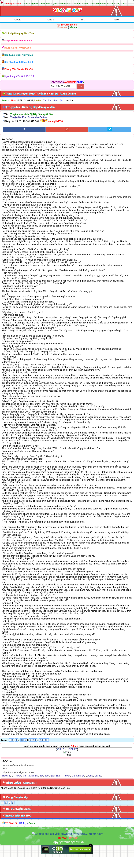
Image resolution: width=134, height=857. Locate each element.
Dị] (36, 775)
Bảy (41, 775)
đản (58, 775)
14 (41, 740)
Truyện (66, 775)
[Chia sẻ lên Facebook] (24, 129)
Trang (5, 775)
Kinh (31, 775)
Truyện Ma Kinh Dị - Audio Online (28, 117)
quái (52, 775)
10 (34, 740)
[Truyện (17, 775)
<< (11, 740)
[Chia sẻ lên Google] (67, 129)
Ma (24, 775)
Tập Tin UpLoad (51, 100)
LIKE (61, 749)
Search (5, 100)
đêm (47, 775)
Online (98, 775)
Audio (90, 775)
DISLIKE (72, 749)
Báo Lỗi (37, 100)
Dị (83, 775)
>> (46, 740)
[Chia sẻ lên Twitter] (110, 129)
